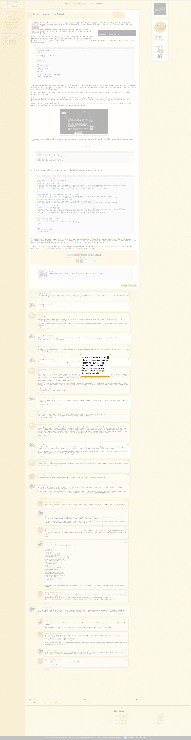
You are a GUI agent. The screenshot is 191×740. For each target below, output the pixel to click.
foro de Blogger (100, 370)
